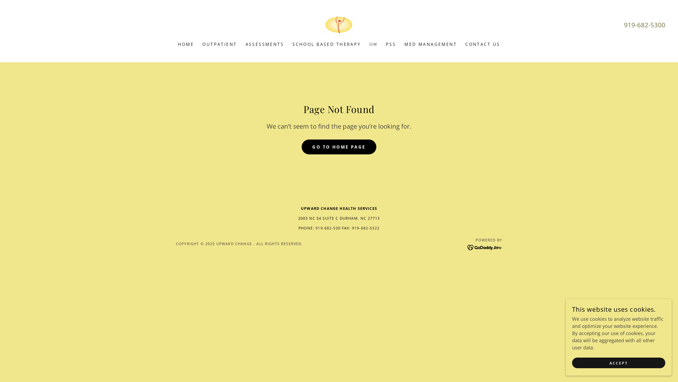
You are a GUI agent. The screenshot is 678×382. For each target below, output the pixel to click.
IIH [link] (373, 44)
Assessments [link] (265, 44)
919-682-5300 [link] (644, 24)
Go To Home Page (338, 147)
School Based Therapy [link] (326, 44)
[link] (339, 24)
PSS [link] (391, 44)
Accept (618, 363)
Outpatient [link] (219, 44)
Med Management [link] (430, 44)
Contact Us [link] (482, 44)
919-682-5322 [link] (366, 228)
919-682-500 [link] (328, 228)
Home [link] (186, 44)
